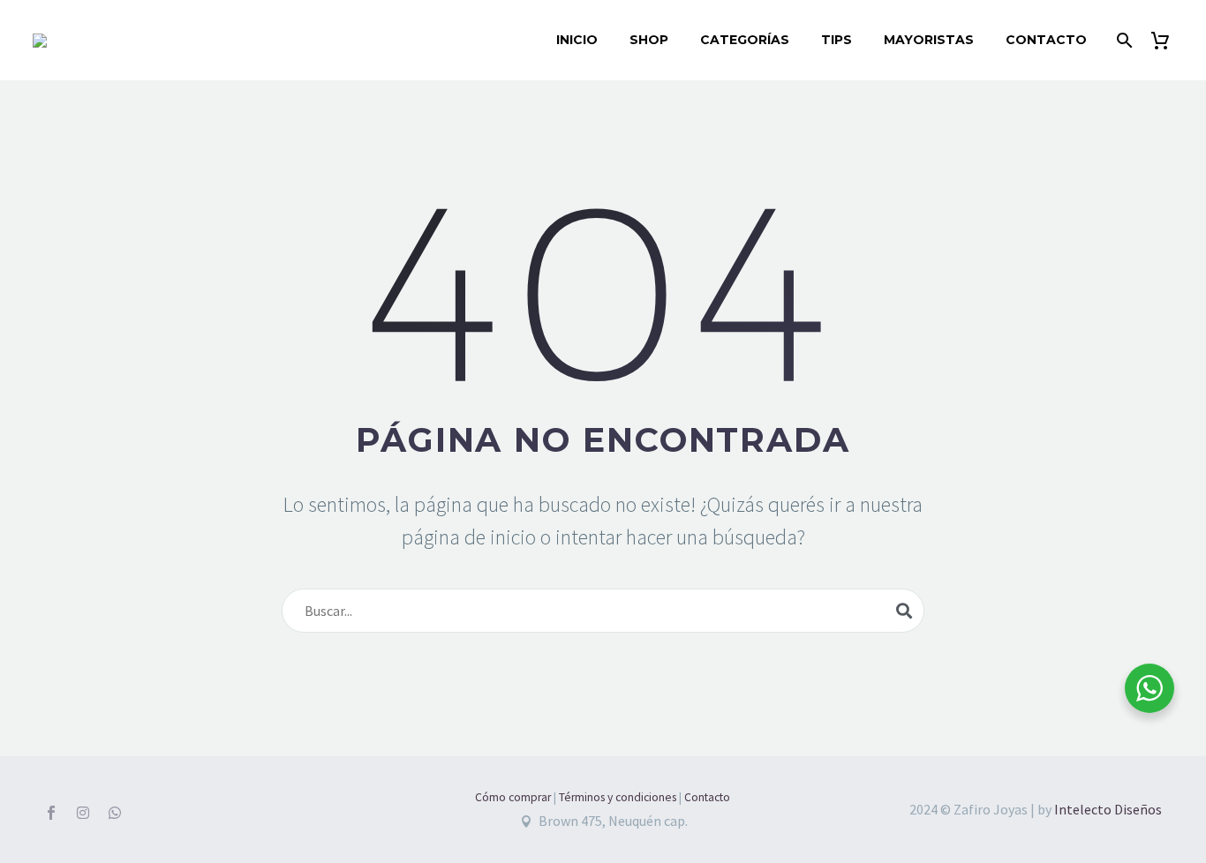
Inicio (577, 40)
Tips (836, 40)
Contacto (1046, 40)
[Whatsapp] (115, 813)
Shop (648, 40)
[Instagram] (83, 813)
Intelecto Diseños (1108, 809)
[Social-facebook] (51, 813)
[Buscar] (1122, 40)
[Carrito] (1166, 40)
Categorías (744, 40)
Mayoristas (929, 40)
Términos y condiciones (617, 797)
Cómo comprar (513, 797)
